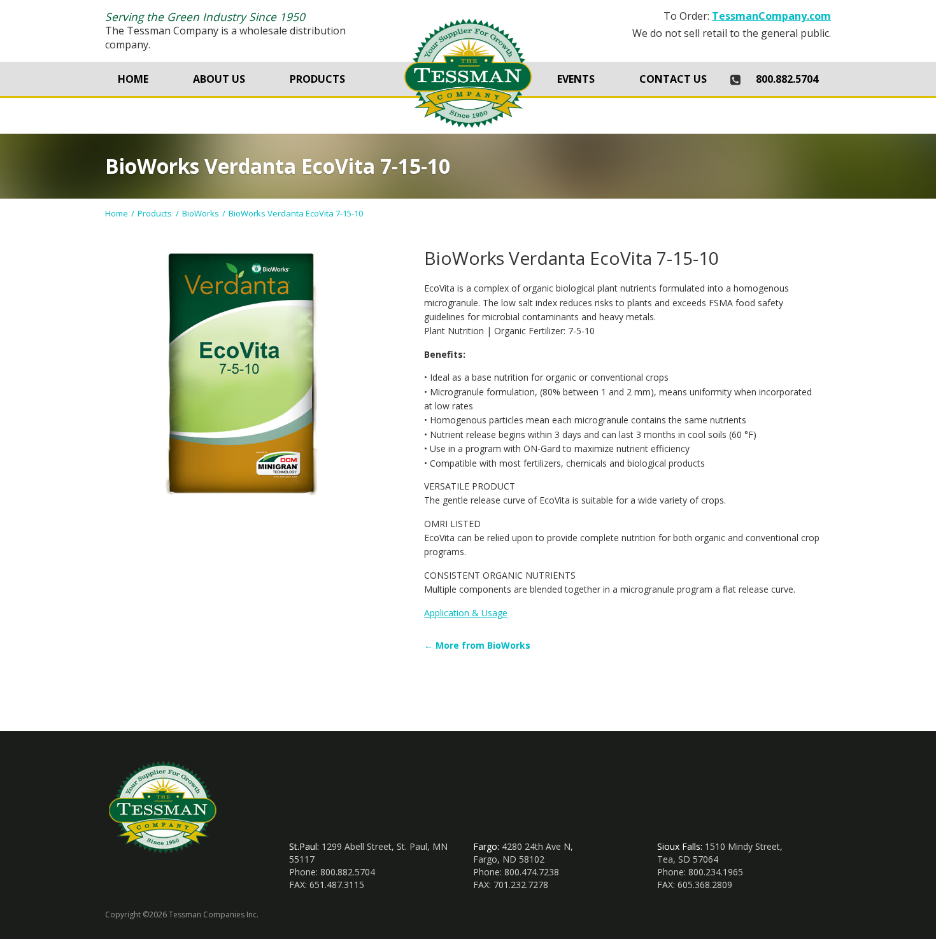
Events (576, 79)
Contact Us (673, 79)
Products (317, 79)
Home (133, 79)
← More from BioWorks (477, 645)
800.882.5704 (787, 79)
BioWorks (200, 213)
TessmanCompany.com (771, 16)
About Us (219, 79)
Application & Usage (465, 613)
